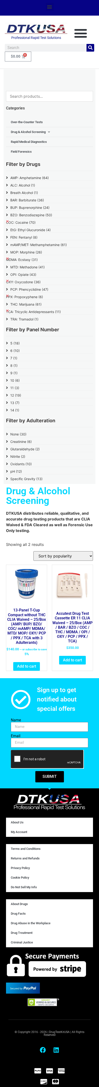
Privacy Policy (20, 868)
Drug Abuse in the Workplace (30, 923)
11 (14, 388)
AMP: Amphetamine (29, 178)
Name (16, 720)
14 (14, 410)
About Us (17, 822)
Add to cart (26, 666)
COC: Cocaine (21, 222)
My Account (19, 832)
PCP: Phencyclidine (29, 289)
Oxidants (21, 464)
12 (15, 395)
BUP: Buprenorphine (30, 207)
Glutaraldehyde (25, 449)
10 (15, 380)
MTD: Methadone (27, 267)
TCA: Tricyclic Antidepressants (33, 312)
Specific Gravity (26, 479)
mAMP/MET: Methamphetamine (38, 245)
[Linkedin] (56, 1050)
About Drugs (19, 904)
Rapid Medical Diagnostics (29, 142)
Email (15, 736)
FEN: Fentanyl (23, 237)
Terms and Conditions (26, 849)
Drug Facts (18, 913)
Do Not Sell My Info (24, 887)
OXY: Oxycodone (23, 282)
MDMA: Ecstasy (22, 260)
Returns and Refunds (25, 858)
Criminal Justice (22, 942)
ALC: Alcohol (22, 185)
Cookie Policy (20, 877)
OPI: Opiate (23, 274)
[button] (50, 7)
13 (14, 403)
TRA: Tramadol (24, 319)
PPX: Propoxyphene (24, 297)
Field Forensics (21, 151)
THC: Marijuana (26, 304)
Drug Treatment (21, 933)
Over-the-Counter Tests (27, 122)
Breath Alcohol (24, 193)
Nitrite (17, 456)
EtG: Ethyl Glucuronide (30, 230)
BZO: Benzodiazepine (31, 215)
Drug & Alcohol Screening (28, 132)
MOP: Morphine (26, 252)
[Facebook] (43, 1050)
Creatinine (21, 442)
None (18, 434)
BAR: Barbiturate (27, 200)
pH (16, 471)
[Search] (90, 48)
